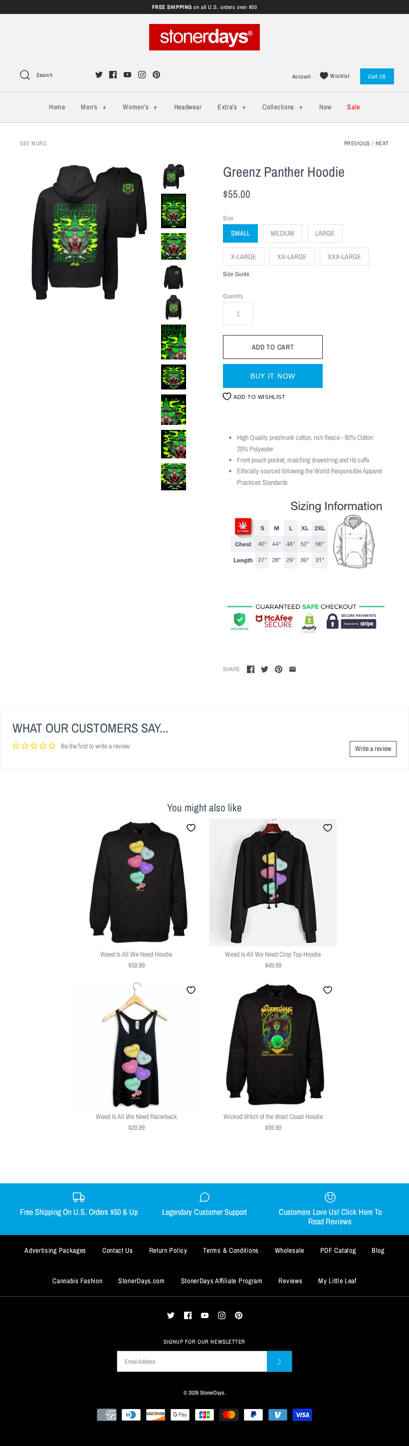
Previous (357, 143)
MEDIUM (282, 233)
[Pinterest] (156, 74)
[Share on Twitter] (264, 669)
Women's (140, 106)
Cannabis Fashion (77, 1280)
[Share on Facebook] (250, 669)
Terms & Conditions (231, 1250)
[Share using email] (292, 669)
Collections (282, 106)
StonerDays (212, 1392)
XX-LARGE (292, 256)
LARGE (325, 233)
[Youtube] (127, 74)
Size (228, 218)
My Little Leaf (337, 1280)
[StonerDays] (204, 29)
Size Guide (236, 274)
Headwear (188, 106)
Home (57, 106)
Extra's (231, 106)
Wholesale (289, 1250)
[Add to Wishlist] (191, 827)
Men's (93, 106)
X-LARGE (243, 256)
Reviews (290, 1280)
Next (382, 143)
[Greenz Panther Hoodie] (88, 232)
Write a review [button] (373, 748)
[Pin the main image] (278, 669)
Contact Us (117, 1250)
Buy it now (272, 376)
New (325, 106)
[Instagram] (142, 74)
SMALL (240, 233)
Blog (378, 1250)
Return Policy (168, 1250)
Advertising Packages (55, 1250)
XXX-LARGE (344, 256)
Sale (353, 106)
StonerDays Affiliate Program (222, 1280)
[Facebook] (113, 74)
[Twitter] (99, 74)
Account (301, 76)
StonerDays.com (141, 1280)
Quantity (233, 296)
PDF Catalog (338, 1250)
